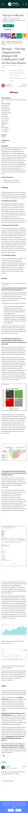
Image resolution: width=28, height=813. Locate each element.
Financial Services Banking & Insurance (18, 78)
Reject (18, 810)
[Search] (23, 4)
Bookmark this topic (8, 781)
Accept (10, 810)
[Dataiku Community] (14, 4)
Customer (16, 75)
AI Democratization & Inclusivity (16, 72)
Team (10, 75)
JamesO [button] (8, 766)
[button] (26, 13)
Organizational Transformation (16, 70)
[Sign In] (26, 4)
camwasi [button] (8, 84)
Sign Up (7, 25)
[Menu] (2, 4)
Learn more (7, 29)
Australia (11, 80)
